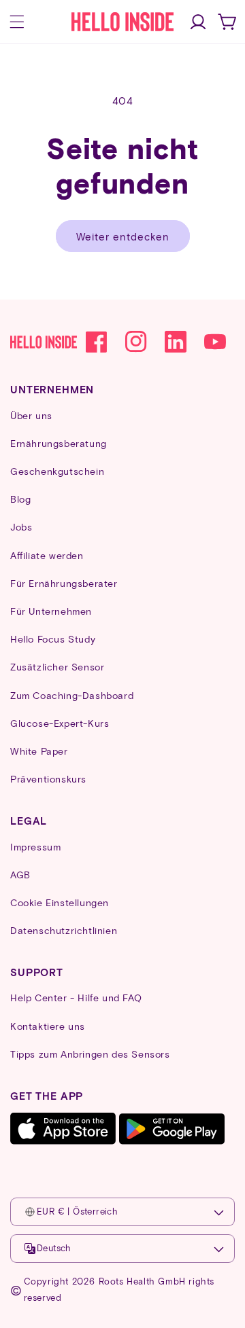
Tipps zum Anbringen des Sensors (90, 1054)
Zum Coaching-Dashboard (71, 695)
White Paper (39, 751)
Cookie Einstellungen (59, 902)
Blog (20, 499)
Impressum (35, 847)
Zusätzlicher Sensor (57, 666)
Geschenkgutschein (57, 471)
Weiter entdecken (122, 236)
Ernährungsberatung (58, 443)
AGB (20, 874)
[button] (17, 22)
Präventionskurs (48, 779)
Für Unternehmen (51, 611)
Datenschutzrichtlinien (63, 930)
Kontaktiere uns (47, 1026)
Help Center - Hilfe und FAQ (76, 997)
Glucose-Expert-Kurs (59, 723)
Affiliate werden (47, 555)
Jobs (21, 527)
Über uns (31, 415)
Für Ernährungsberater (64, 583)
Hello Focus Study (52, 639)
